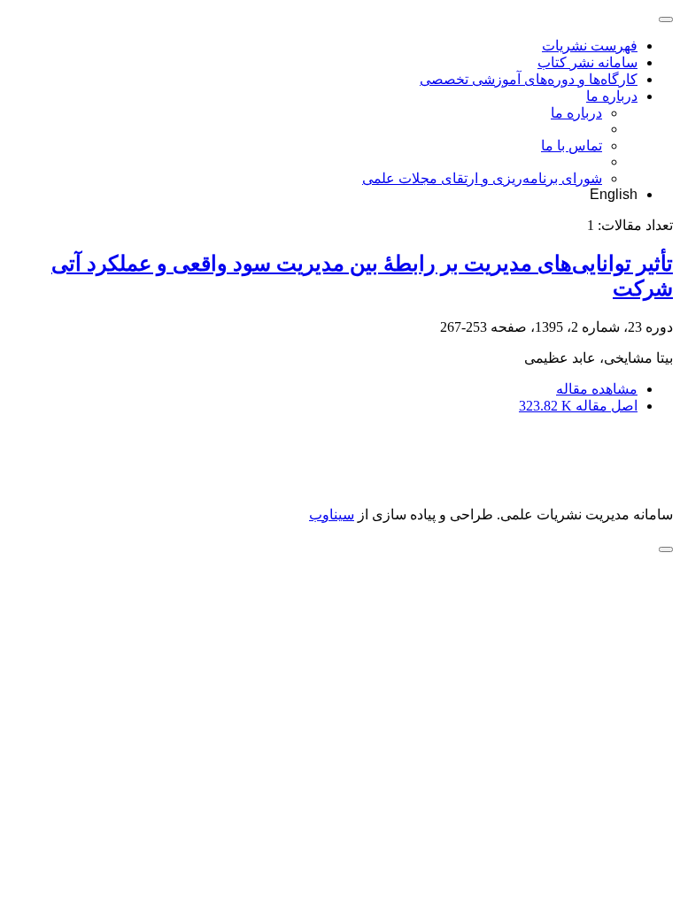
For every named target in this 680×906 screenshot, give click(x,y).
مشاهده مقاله (597, 388)
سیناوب (331, 514)
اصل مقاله (578, 405)
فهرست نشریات (590, 45)
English (614, 194)
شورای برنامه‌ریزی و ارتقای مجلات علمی (482, 178)
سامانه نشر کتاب (587, 62)
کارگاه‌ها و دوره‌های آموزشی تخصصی (529, 79)
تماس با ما (571, 145)
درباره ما (612, 96)
